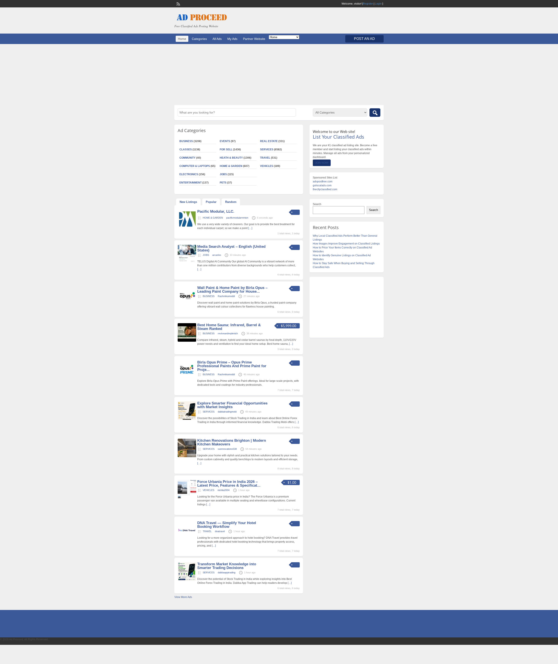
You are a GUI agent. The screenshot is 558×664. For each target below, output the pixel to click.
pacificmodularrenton (237, 217)
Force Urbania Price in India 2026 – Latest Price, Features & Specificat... (228, 483)
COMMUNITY (187, 157)
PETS (223, 182)
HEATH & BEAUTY (231, 157)
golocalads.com (322, 185)
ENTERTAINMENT (190, 182)
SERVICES (266, 149)
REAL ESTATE (269, 141)
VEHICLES (266, 166)
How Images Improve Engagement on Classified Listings (346, 243)
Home (182, 39)
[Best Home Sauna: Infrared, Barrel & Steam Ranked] (187, 340)
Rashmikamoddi (226, 296)
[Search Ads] (374, 112)
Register (368, 3)
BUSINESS (186, 141)
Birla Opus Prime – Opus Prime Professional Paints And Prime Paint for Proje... (231, 366)
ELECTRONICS (188, 174)
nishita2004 (224, 490)
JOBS (223, 174)
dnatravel (220, 531)
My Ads (232, 39)
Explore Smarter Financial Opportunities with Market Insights (232, 405)
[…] (250, 228)
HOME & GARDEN (231, 166)
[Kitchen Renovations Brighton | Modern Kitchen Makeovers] (187, 456)
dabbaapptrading (226, 572)
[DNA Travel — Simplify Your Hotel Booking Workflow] (187, 538)
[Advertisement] (279, 74)
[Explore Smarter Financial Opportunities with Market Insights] (187, 419)
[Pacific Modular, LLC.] (187, 227)
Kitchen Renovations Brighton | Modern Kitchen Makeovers (231, 442)
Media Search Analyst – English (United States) (231, 248)
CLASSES (185, 149)
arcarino (216, 255)
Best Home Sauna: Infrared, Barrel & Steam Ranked (229, 327)
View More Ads (183, 597)
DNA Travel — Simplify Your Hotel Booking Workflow (226, 525)
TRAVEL (265, 157)
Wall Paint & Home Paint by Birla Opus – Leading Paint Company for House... (232, 290)
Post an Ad (364, 39)
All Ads (217, 39)
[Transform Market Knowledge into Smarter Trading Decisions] (187, 579)
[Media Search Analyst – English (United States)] (187, 262)
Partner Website (254, 39)
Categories (199, 39)
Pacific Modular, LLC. (215, 211)
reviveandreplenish (228, 333)
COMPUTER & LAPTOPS (194, 166)
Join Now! (321, 162)
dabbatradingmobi (227, 411)
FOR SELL (226, 149)
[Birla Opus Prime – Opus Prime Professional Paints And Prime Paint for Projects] (187, 378)
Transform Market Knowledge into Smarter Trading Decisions (226, 566)
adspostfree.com (322, 181)
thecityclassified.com (325, 189)
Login (378, 3)
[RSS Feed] (178, 3)
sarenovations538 (227, 449)
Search (317, 204)
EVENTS (225, 141)
